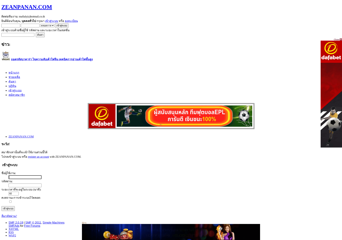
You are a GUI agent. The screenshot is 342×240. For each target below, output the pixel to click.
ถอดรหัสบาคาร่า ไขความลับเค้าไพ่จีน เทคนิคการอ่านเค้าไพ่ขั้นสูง (52, 59)
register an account (38, 156)
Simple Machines (53, 222)
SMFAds (14, 225)
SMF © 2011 (33, 222)
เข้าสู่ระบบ (51, 20)
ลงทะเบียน (71, 20)
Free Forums (32, 225)
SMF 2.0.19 (16, 222)
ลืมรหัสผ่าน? (9, 216)
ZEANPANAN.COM (26, 7)
